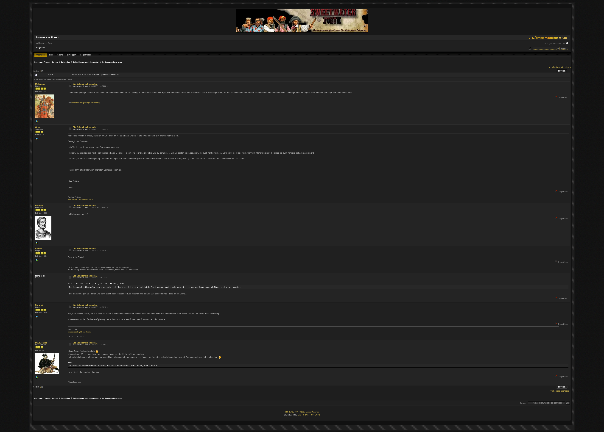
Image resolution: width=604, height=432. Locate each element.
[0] (36, 122)
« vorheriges (554, 67)
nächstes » (566, 67)
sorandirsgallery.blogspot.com (79, 332)
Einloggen (71, 55)
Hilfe (51, 55)
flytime (38, 248)
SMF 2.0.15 (289, 412)
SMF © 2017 (300, 412)
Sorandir (39, 305)
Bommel (39, 205)
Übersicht (40, 55)
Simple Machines (312, 412)
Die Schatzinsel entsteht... (85, 84)
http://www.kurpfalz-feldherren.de (80, 199)
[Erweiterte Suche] (530, 48)
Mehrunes (40, 84)
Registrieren (85, 55)
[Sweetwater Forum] (302, 32)
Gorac (38, 127)
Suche (60, 55)
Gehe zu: (523, 403)
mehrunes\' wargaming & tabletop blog (85, 103)
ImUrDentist (41, 343)
